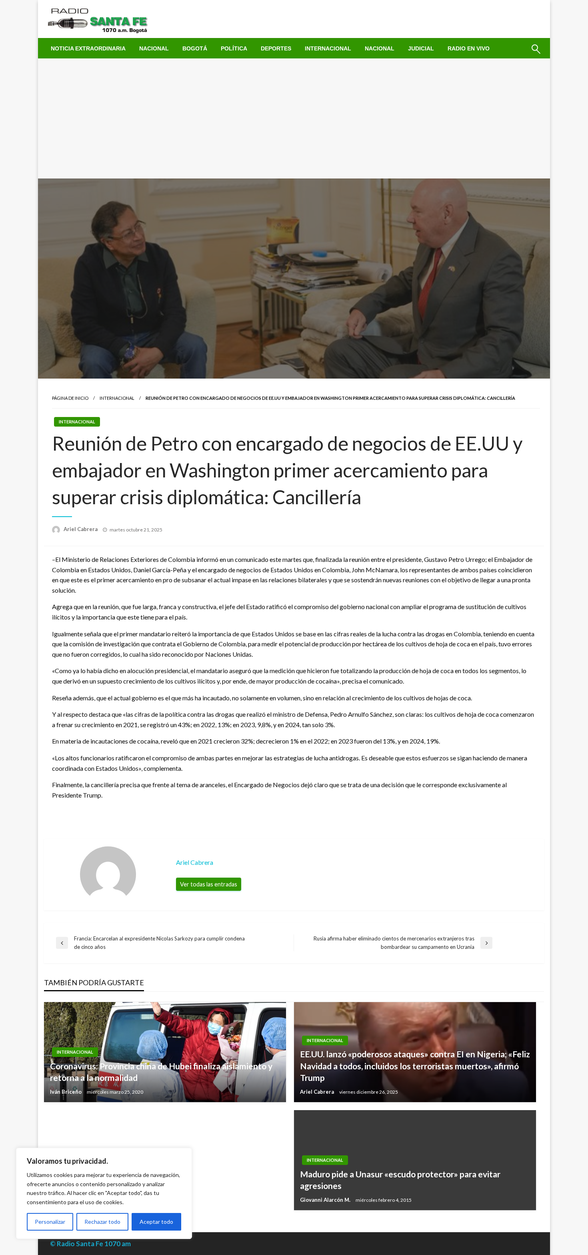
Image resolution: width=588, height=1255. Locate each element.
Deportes (276, 48)
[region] (104, 1193)
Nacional (154, 48)
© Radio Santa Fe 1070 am (90, 1243)
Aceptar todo (156, 1221)
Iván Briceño (66, 1092)
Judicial (421, 48)
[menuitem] (88, 48)
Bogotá (194, 48)
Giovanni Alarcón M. (326, 1200)
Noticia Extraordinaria (88, 48)
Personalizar (50, 1221)
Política (234, 48)
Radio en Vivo (469, 48)
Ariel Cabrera (81, 529)
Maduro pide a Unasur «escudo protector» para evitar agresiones (400, 1180)
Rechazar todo (102, 1221)
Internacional (328, 48)
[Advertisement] (294, 118)
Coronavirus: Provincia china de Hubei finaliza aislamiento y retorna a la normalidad (161, 1072)
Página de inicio (70, 398)
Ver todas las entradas (208, 884)
